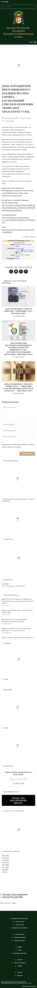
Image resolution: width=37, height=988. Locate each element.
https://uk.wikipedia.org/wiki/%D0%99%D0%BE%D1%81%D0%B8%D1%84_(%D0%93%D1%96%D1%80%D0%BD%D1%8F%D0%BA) (18, 208)
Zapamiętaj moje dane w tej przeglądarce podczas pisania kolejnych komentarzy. (18, 446)
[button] (31, 42)
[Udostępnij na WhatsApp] (26, 272)
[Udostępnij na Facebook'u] (16, 272)
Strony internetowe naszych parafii (15, 895)
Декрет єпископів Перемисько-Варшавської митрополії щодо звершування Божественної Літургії (18, 601)
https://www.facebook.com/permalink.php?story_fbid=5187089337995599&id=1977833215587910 (18, 220)
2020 (3, 869)
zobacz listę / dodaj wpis (18, 779)
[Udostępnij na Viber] (21, 272)
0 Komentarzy (9, 121)
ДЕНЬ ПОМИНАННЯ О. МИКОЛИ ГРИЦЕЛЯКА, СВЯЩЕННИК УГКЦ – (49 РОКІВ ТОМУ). (18, 311)
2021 (3, 867)
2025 (3, 858)
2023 (3, 862)
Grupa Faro (33, 986)
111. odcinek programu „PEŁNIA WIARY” (13, 586)
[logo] (18, 17)
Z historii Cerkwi (25, 118)
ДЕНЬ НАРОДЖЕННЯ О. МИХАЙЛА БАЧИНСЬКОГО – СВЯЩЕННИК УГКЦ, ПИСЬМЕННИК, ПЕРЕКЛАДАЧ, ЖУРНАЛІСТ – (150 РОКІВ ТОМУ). (18, 387)
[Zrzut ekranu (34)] (18, 250)
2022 (3, 865)
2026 (3, 855)
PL (2, 2)
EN (7, 2)
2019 (3, 872)
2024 (3, 860)
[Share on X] (11, 272)
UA (4, 2)
